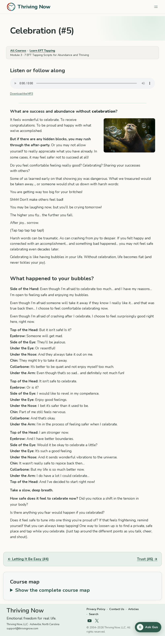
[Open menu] (156, 6)
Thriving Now (34, 6)
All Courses (18, 50)
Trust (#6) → (147, 559)
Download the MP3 (21, 94)
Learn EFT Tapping (42, 50)
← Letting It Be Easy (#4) (28, 559)
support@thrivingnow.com (22, 628)
